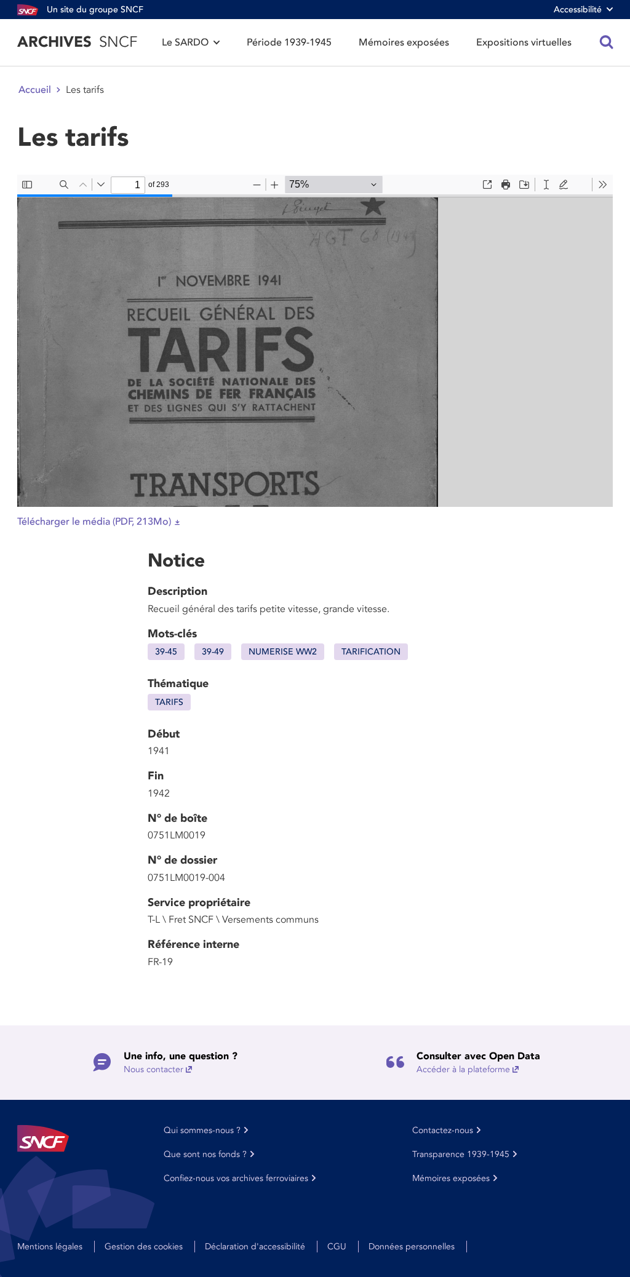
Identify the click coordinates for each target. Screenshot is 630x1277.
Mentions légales (49, 1246)
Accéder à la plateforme (463, 1069)
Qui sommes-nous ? (202, 1130)
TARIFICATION (371, 651)
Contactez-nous (442, 1130)
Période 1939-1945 (289, 42)
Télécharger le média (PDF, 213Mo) (94, 521)
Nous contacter (153, 1069)
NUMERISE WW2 (283, 651)
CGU (336, 1246)
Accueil (34, 90)
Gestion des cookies (144, 1246)
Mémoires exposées (404, 42)
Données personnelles (412, 1246)
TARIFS (169, 702)
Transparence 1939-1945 (460, 1154)
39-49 (213, 651)
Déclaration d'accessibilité (255, 1246)
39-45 (166, 651)
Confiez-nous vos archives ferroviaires (236, 1178)
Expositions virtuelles (524, 42)
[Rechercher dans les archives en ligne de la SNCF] (606, 42)
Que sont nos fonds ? (205, 1154)
